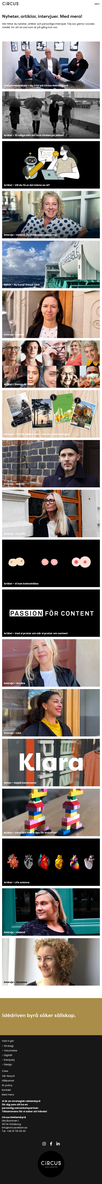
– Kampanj (8, 1059)
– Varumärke (9, 1050)
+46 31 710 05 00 (16, 1131)
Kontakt (6, 1090)
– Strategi (7, 1046)
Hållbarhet (8, 1080)
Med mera (8, 1094)
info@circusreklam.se (14, 1127)
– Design (7, 1064)
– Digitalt (7, 1055)
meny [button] (97, 4)
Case (5, 1071)
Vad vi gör (8, 1040)
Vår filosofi (8, 1076)
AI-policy (7, 1085)
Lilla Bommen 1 (10, 1120)
